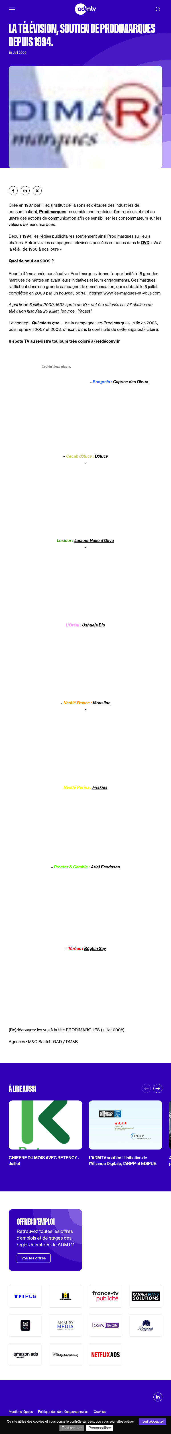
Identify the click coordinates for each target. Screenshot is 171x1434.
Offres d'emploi (36, 1222)
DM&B (72, 1041)
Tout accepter (152, 1421)
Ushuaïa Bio (93, 625)
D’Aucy (101, 456)
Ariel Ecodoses (105, 866)
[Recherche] (157, 9)
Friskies (100, 787)
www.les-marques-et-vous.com (132, 293)
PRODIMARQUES (83, 1029)
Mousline (102, 702)
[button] (157, 1088)
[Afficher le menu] (11, 9)
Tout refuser (72, 1428)
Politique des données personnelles (63, 1412)
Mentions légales (21, 1412)
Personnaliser (100, 1428)
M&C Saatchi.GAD (45, 1041)
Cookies (100, 1412)
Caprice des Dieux (130, 381)
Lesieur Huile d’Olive (94, 540)
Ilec (47, 205)
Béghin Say (95, 948)
